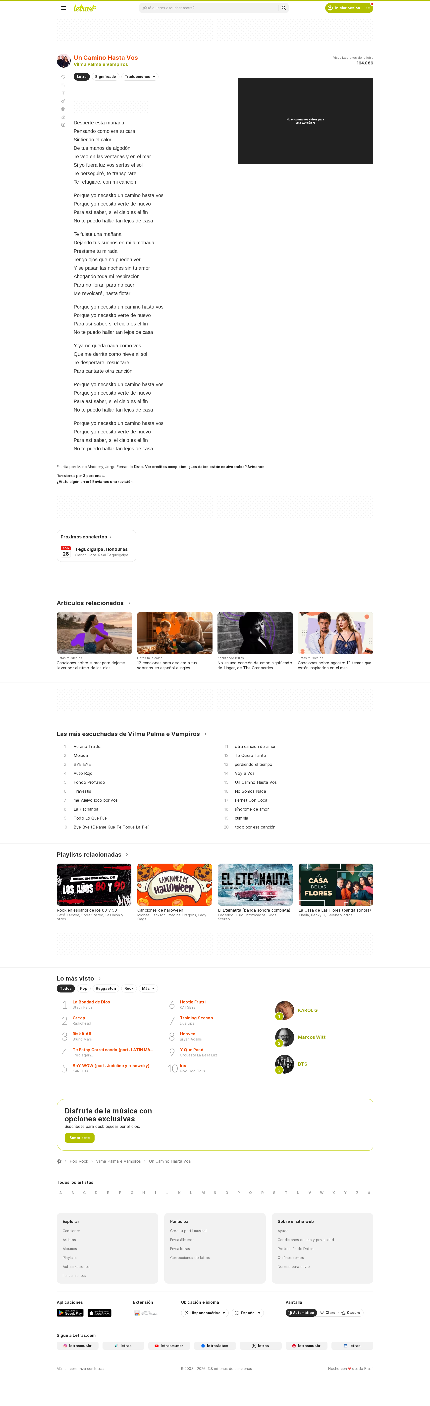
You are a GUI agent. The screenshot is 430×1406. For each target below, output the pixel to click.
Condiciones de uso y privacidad (306, 1240)
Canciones (72, 1231)
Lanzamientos (74, 1275)
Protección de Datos (296, 1249)
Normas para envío (294, 1266)
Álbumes (70, 1249)
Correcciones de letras (190, 1257)
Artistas (69, 1240)
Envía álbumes (182, 1240)
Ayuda (283, 1231)
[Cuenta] (368, 8)
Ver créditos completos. (166, 467)
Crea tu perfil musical (188, 1231)
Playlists (70, 1257)
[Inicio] (59, 1161)
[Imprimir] (63, 108)
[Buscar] (284, 8)
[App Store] (99, 1313)
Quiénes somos (291, 1257)
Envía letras (180, 1249)
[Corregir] (63, 116)
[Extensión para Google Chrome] (146, 1313)
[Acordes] (63, 101)
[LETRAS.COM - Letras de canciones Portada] (85, 8)
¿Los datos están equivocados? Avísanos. (227, 467)
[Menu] (64, 8)
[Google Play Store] (70, 1313)
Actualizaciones (76, 1266)
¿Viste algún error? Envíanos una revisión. (95, 482)
